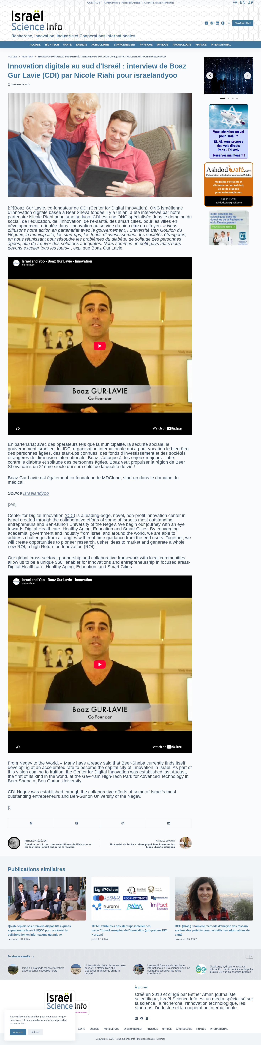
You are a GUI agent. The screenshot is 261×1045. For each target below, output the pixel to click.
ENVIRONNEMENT (124, 44)
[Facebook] (211, 23)
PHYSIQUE (146, 44)
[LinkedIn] (217, 23)
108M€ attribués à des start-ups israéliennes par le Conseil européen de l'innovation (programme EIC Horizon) (129, 930)
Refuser (35, 1032)
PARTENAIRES (130, 2)
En (242, 2)
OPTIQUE (162, 44)
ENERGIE (81, 44)
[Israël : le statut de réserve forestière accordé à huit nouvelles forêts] (13, 969)
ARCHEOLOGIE (182, 44)
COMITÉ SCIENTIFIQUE (159, 2)
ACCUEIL (35, 44)
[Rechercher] (229, 23)
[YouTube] (222, 23)
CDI (84, 207)
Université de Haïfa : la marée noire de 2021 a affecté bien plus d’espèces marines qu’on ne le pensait (105, 969)
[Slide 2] (226, 98)
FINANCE (200, 44)
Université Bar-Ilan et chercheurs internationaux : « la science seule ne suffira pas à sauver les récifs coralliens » (168, 969)
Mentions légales (146, 1039)
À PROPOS (111, 2)
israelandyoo (77, 216)
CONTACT (93, 2)
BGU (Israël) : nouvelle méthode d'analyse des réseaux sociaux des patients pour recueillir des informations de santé (212, 930)
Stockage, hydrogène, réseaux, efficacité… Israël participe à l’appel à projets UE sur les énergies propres (231, 969)
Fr (235, 2)
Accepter (18, 1032)
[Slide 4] (237, 98)
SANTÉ (67, 44)
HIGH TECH (52, 44)
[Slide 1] (220, 98)
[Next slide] (247, 75)
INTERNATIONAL (221, 44)
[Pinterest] (123, 823)
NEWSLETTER (243, 23)
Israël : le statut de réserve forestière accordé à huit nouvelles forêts (43, 969)
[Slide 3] (233, 98)
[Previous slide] (209, 75)
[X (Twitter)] (206, 23)
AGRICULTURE (100, 44)
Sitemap (161, 1039)
